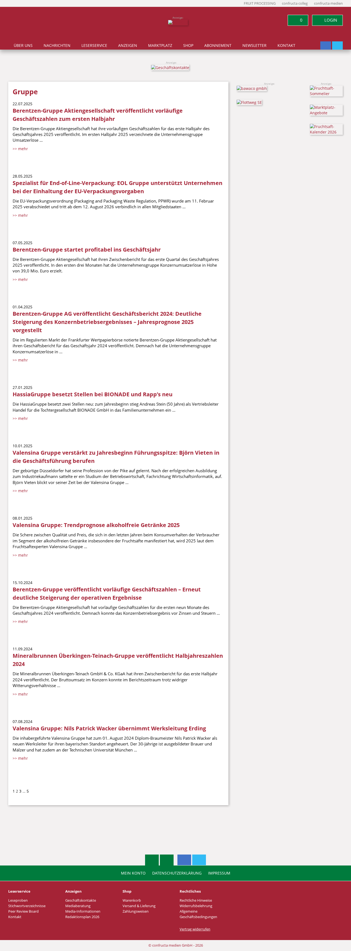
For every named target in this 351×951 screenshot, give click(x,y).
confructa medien (328, 3)
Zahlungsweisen (136, 911)
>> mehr (20, 148)
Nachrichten (57, 45)
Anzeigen (127, 45)
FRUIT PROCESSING (260, 3)
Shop (188, 45)
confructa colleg (295, 3)
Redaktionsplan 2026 (82, 917)
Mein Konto (133, 873)
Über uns (23, 45)
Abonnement (217, 45)
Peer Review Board (23, 911)
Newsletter (254, 45)
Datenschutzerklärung (177, 873)
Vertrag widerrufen (195, 929)
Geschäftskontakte (80, 900)
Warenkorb (132, 900)
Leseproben (18, 900)
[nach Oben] (152, 860)
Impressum (219, 873)
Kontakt (286, 45)
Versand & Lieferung (139, 906)
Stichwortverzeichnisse (27, 906)
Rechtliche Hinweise (196, 900)
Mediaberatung (77, 906)
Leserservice (94, 45)
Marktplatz (160, 45)
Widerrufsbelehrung (196, 906)
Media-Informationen (82, 911)
